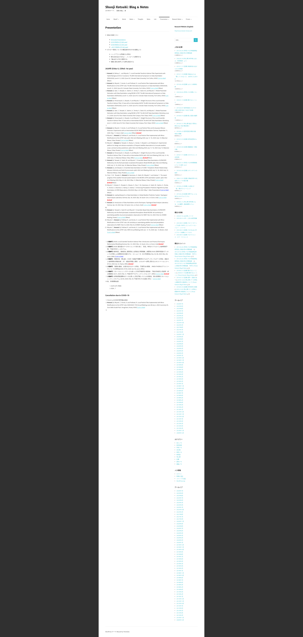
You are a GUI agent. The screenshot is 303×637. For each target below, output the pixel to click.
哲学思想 (179, 445)
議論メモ (179, 464)
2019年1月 (180, 384)
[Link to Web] (162, 78)
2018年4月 (180, 400)
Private (188, 19)
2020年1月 (180, 355)
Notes (148, 19)
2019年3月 (180, 379)
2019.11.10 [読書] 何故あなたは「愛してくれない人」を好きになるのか (186, 76)
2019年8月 (180, 367)
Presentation (164, 19)
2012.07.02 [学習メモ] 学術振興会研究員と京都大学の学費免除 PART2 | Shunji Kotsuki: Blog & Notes (186, 254)
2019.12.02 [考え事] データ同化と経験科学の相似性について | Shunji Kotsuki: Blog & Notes (186, 282)
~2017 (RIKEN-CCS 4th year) (119, 47)
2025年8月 (180, 308)
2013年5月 (180, 405)
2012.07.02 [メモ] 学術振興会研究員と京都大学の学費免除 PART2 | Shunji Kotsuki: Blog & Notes (186, 265)
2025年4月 (180, 316)
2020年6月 (180, 344)
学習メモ (179, 447)
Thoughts (140, 19)
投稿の (180, 476)
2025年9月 (180, 306)
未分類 (179, 450)
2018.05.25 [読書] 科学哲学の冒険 (187, 287)
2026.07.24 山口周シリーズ (185, 216)
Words (124, 19)
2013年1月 (180, 409)
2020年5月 (180, 346)
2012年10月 (180, 416)
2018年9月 (180, 391)
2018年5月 (180, 398)
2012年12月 (180, 412)
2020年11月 (180, 334)
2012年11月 (180, 414)
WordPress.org (181, 481)
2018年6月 (180, 395)
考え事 (179, 457)
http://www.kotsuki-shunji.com (183, 31)
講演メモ (179, 462)
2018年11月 (180, 386)
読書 (178, 459)
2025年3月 (180, 318)
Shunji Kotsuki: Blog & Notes (127, 7)
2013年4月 (180, 407)
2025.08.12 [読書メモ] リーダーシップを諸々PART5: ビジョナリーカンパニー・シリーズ (186, 225)
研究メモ (179, 452)
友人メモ (179, 443)
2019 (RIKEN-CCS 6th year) (119, 42)
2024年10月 (180, 323)
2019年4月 (180, 377)
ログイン (179, 474)
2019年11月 (180, 360)
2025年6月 (180, 313)
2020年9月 (180, 337)
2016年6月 (180, 402)
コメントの (181, 479)
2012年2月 (180, 428)
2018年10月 (180, 388)
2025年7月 (180, 311)
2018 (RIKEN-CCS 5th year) (119, 45)
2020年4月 (180, 348)
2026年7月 (180, 304)
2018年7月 (180, 393)
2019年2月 (180, 381)
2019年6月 (180, 372)
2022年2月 (180, 325)
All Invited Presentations (118, 40)
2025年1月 (180, 320)
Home (108, 19)
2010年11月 (180, 431)
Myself (115, 19)
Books (131, 19)
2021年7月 (180, 330)
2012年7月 (180, 419)
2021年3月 (180, 332)
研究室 (179, 455)
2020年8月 (180, 339)
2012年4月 (180, 424)
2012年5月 (180, 421)
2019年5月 (180, 374)
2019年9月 (180, 365)
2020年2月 (180, 353)
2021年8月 (180, 327)
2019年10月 (180, 363)
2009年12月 (180, 433)
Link (155, 19)
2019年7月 (180, 370)
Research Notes (176, 19)
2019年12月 (180, 358)
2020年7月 (180, 341)
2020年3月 (180, 351)
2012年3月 (180, 426)
